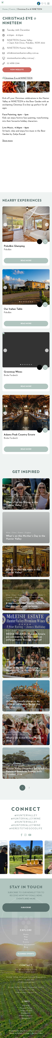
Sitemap (26, 1005)
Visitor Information (26, 944)
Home (5, 9)
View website (17, 70)
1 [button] (22, 788)
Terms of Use (26, 1010)
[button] (14, 87)
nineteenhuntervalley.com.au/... (21, 58)
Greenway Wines (13, 372)
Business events (26, 954)
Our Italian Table (13, 309)
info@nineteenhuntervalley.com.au (23, 53)
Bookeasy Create (37, 1033)
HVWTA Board (26, 1016)
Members (26, 1018)
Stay (26, 939)
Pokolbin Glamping (14, 246)
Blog (26, 947)
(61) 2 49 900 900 (26, 980)
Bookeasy (20, 1033)
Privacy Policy (26, 1008)
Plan (26, 937)
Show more (7, 141)
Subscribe (26, 907)
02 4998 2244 (13, 63)
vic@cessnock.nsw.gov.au (26, 992)
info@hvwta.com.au (26, 982)
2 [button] (29, 788)
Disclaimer (26, 1013)
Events (12, 9)
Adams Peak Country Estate (19, 434)
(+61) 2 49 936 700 (26, 990)
